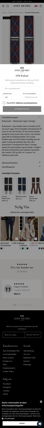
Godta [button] (22, 423)
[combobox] (41, 401)
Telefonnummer (29, 93)
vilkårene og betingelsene (26, 103)
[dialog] (22, 413)
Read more (37, 416)
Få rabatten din (22, 109)
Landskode (7, 93)
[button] (22, 418)
